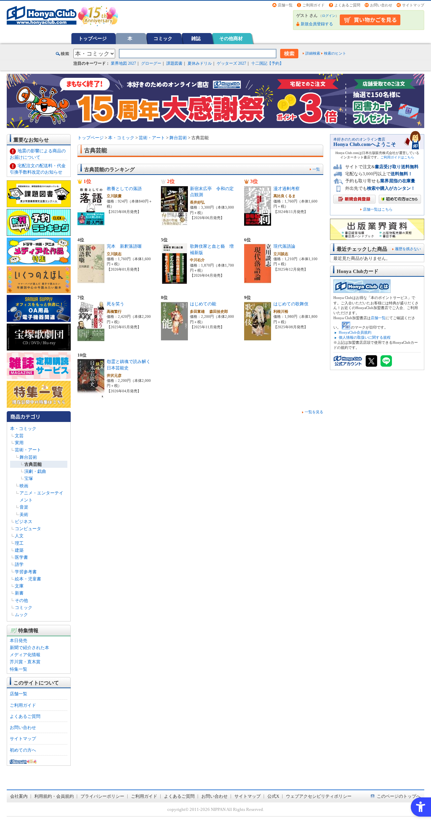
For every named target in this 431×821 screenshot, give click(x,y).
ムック (21, 614)
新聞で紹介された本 (29, 647)
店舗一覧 (285, 5)
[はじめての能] (174, 337)
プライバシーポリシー (102, 796)
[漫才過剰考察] (257, 222)
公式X (273, 796)
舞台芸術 (28, 457)
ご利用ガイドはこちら (397, 157)
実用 (19, 442)
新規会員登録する (317, 24)
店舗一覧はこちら (378, 209)
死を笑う (115, 303)
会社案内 (19, 796)
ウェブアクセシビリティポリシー (319, 796)
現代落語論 (284, 246)
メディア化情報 (25, 654)
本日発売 (18, 640)
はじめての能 (203, 303)
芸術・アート (28, 449)
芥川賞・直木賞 (25, 661)
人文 (19, 535)
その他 (21, 600)
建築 (19, 550)
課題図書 (174, 63)
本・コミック (23, 428)
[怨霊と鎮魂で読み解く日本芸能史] (90, 395)
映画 (24, 485)
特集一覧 (18, 669)
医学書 (21, 557)
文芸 (19, 435)
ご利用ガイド (313, 5)
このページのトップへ (399, 796)
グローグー (151, 63)
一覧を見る (314, 412)
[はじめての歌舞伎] (257, 337)
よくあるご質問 (347, 5)
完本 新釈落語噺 (124, 246)
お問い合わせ (381, 5)
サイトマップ (413, 5)
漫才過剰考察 (286, 188)
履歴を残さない (408, 249)
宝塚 (28, 478)
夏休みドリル (200, 63)
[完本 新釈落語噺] (90, 280)
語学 (19, 564)
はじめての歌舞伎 (290, 303)
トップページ (92, 38)
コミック (163, 38)
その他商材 (231, 38)
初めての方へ (23, 750)
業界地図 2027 (123, 63)
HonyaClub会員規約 (355, 332)
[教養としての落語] (90, 222)
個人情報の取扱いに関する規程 (365, 337)
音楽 (24, 507)
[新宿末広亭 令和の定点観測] (174, 222)
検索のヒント (335, 53)
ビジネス (23, 521)
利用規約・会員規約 (54, 796)
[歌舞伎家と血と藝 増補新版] (174, 280)
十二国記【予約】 (267, 63)
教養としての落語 (124, 188)
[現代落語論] (257, 280)
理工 (19, 543)
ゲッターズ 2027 (231, 63)
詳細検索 (312, 53)
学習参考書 (26, 571)
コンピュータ (28, 528)
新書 (19, 593)
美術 (24, 514)
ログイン (328, 16)
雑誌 (196, 38)
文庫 (19, 585)
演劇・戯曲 (35, 471)
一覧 (316, 169)
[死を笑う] (90, 337)
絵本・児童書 (28, 578)
